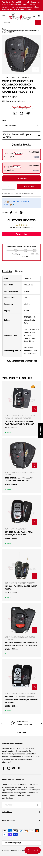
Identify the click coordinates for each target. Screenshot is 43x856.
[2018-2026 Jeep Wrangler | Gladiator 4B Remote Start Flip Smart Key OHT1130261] (21, 619)
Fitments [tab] (19, 271)
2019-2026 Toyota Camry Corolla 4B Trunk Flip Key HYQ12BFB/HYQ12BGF (19, 422)
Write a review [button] (21, 234)
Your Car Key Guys (8, 77)
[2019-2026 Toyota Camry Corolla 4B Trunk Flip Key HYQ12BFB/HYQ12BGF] (21, 398)
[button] (39, 16)
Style (4, 120)
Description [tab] (7, 271)
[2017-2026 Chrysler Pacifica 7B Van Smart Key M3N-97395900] (21, 511)
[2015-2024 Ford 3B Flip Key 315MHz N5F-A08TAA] (21, 565)
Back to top (21, 732)
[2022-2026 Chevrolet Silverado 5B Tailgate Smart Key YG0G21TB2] (21, 454)
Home (4, 29)
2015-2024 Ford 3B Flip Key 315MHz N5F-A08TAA (21, 587)
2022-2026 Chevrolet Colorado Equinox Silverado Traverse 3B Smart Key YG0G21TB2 (20, 31)
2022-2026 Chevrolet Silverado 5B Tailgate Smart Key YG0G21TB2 (19, 479)
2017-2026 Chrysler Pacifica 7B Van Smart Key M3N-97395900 (19, 533)
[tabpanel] (21, 318)
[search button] (38, 22)
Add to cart (29, 187)
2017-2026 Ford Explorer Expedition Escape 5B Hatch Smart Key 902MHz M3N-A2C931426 (21, 699)
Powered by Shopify (24, 850)
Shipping (5, 101)
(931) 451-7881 (26, 9)
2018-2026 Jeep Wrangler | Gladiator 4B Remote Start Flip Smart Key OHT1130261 (21, 643)
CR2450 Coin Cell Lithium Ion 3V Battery (30, 320)
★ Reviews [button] (41, 430)
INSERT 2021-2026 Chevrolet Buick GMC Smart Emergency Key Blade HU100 (31, 335)
